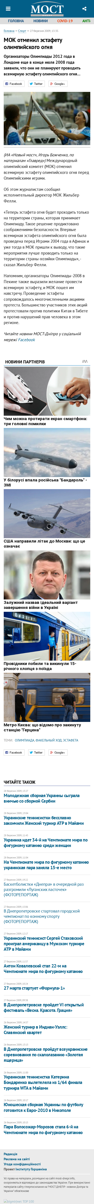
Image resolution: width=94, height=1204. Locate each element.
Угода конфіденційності (22, 1164)
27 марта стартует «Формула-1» (34, 988)
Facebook (26, 339)
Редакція (10, 1154)
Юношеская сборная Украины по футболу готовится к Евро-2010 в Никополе (43, 1107)
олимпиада (24, 740)
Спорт (22, 31)
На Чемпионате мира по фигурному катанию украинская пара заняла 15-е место (46, 865)
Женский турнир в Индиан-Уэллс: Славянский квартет (35, 1029)
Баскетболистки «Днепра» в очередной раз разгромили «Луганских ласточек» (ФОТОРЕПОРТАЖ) (44, 889)
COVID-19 (65, 20)
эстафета (70, 740)
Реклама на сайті (17, 1159)
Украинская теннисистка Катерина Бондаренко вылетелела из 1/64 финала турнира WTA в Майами (43, 1082)
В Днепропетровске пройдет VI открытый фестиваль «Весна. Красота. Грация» (44, 1007)
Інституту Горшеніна (31, 1169)
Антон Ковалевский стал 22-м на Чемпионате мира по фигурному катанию (43, 968)
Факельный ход (49, 740)
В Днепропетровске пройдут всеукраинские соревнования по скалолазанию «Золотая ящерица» (46, 1054)
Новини (40, 20)
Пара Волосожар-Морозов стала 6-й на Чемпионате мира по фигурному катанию (43, 1129)
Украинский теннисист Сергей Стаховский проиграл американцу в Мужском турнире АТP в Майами (44, 943)
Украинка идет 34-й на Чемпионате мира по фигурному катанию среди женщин (45, 842)
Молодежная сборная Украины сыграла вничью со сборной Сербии (42, 798)
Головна (16, 20)
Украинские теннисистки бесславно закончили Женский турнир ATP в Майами (44, 820)
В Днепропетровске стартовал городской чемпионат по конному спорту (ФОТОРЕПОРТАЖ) (42, 916)
